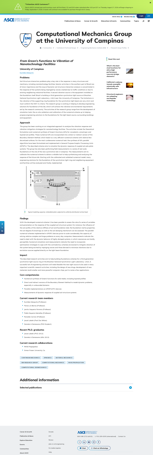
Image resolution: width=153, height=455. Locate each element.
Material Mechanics (64, 358)
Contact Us (121, 436)
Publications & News (73, 21)
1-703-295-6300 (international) (105, 436)
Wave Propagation (76, 362)
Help (50, 452)
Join (50, 436)
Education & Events (109, 21)
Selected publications (31, 387)
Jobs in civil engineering (56, 444)
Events (22, 444)
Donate (51, 432)
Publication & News (26, 436)
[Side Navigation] (148, 20)
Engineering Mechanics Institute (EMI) (93, 48)
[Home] (40, 47)
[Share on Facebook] (2, 224)
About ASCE (24, 453)
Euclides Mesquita (27, 73)
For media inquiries (55, 448)
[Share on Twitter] (2, 227)
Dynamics (48, 358)
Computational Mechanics (53, 362)
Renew (51, 440)
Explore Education (26, 440)
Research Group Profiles (119, 48)
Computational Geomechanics (34, 367)
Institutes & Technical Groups (66, 48)
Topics (136, 21)
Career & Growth (91, 21)
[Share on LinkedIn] (2, 231)
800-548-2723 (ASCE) (85, 436)
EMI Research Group (30, 362)
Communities (125, 21)
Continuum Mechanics (31, 358)
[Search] (143, 20)
